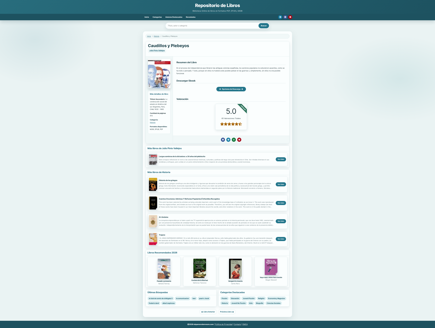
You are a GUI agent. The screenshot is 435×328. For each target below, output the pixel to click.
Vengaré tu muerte (235, 281)
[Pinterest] (290, 17)
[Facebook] (285, 17)
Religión (261, 298)
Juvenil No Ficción (238, 303)
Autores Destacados (173, 17)
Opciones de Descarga (231, 89)
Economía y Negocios (276, 298)
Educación (235, 298)
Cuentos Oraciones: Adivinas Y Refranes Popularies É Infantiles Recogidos (189, 199)
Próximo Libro (226, 312)
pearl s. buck (204, 298)
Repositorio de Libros (217, 5)
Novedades (190, 17)
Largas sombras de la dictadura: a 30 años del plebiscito (182, 156)
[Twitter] (280, 17)
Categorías (157, 17)
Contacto (237, 324)
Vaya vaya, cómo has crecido (271, 277)
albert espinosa (169, 303)
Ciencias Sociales (273, 303)
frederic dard (154, 303)
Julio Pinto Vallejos (157, 50)
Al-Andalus (163, 217)
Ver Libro (281, 159)
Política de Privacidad (223, 324)
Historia (156, 36)
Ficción (224, 298)
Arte (251, 303)
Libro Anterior (209, 312)
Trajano (162, 235)
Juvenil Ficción (249, 298)
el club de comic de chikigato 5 (161, 298)
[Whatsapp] (234, 140)
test (194, 298)
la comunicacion (182, 298)
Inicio (147, 17)
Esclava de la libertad (200, 280)
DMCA (245, 324)
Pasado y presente (164, 281)
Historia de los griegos (168, 180)
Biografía (259, 303)
